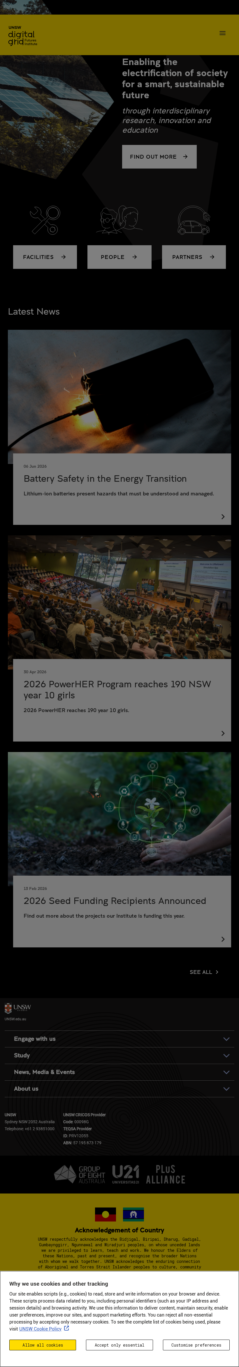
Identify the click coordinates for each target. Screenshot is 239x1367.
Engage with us (35, 1038)
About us (26, 1088)
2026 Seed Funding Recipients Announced (115, 900)
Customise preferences (196, 1345)
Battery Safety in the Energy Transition (105, 478)
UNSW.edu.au (15, 1019)
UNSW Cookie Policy (40, 1329)
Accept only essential (120, 1345)
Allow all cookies (42, 1345)
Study (22, 1055)
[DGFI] (22, 36)
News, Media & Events (44, 1072)
